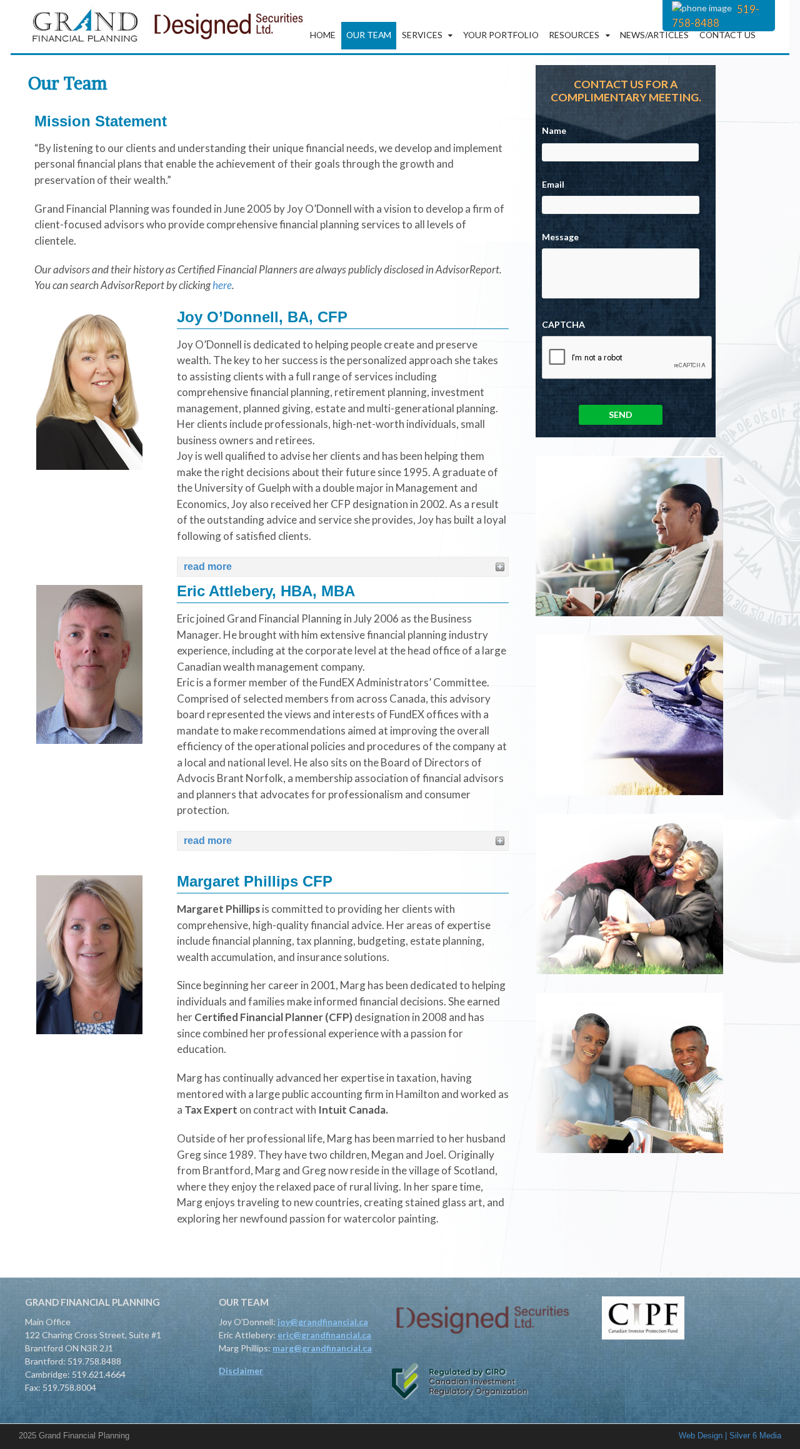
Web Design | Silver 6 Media (730, 1435)
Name (554, 130)
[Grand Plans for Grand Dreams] (165, 46)
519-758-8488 (715, 16)
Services (422, 34)
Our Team (368, 34)
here (222, 285)
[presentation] (627, 358)
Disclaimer (241, 1370)
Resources (574, 34)
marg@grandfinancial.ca (322, 1348)
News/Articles (654, 34)
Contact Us (727, 34)
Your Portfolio (501, 34)
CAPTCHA (563, 324)
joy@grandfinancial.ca (323, 1321)
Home (323, 34)
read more (208, 566)
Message (560, 236)
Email (553, 184)
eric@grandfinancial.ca (324, 1335)
